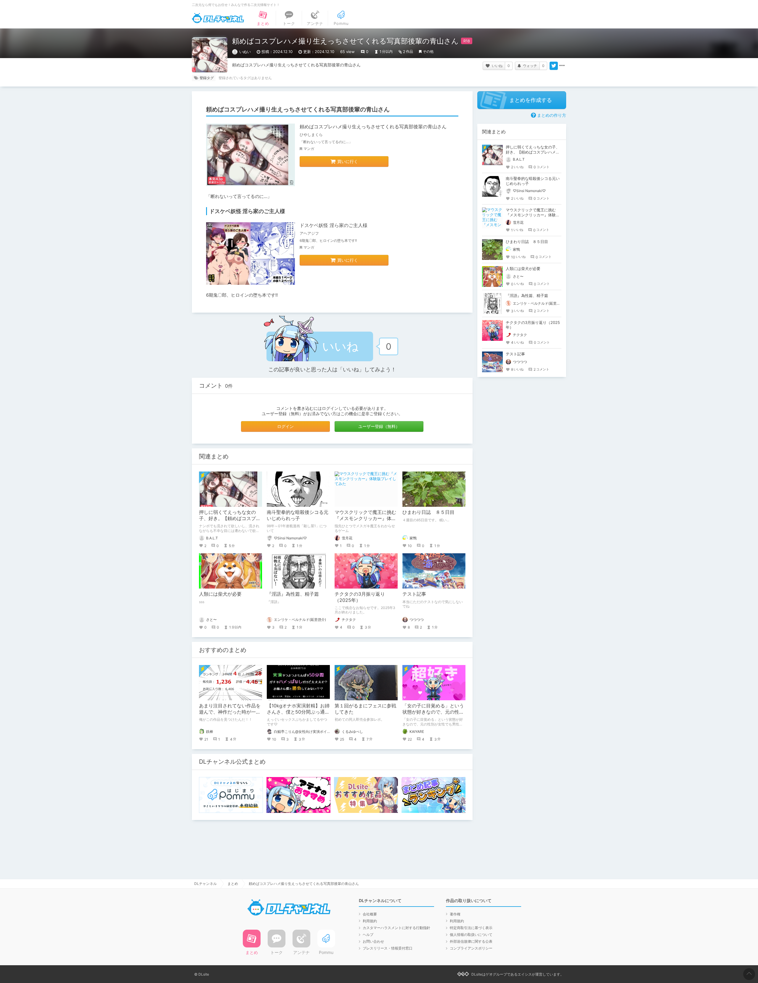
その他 (428, 51)
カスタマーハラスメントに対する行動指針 (396, 928)
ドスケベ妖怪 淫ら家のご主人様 (333, 225)
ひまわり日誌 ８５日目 (428, 512)
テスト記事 (414, 594)
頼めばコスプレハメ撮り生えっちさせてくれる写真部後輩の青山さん (373, 127)
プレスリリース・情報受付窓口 (387, 948)
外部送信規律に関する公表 (471, 941)
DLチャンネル (218, 18)
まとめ (232, 883)
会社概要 (370, 914)
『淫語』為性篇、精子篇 (293, 594)
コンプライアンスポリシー (471, 948)
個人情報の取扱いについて (471, 934)
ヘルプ (368, 934)
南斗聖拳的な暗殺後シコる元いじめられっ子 (297, 515)
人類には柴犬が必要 (220, 594)
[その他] (562, 66)
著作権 (455, 914)
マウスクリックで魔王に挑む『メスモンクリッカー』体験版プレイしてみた (365, 518)
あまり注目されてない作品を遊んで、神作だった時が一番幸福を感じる (230, 712)
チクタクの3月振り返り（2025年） (360, 597)
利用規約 (370, 921)
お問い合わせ (373, 941)
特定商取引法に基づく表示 (471, 928)
